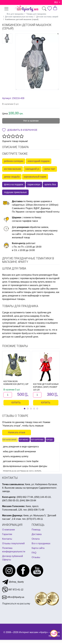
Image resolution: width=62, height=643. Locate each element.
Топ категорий (9, 440)
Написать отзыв (16, 432)
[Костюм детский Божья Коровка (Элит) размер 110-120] (45, 366)
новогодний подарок (38, 161)
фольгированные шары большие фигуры (25, 466)
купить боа (50, 184)
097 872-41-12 (15, 589)
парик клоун (33, 184)
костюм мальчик (12, 169)
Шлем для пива (14, 268)
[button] (24, 408)
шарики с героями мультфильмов (27, 278)
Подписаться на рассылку (16, 603)
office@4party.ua (15, 597)
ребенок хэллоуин (13, 161)
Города (49, 440)
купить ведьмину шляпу (15, 456)
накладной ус (32, 169)
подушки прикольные (15, 192)
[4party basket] (55, 8)
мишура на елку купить (32, 282)
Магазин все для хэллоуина (17, 275)
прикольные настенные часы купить (22, 471)
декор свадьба (12, 176)
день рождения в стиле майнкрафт (20, 295)
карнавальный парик (35, 176)
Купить (16, 402)
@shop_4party (16, 582)
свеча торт (49, 169)
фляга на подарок (13, 184)
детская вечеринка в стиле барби (20, 461)
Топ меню (23, 440)
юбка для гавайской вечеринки (19, 451)
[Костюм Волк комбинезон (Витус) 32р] (16, 365)
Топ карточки (37, 440)
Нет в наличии (31, 121)
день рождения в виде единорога (21, 446)
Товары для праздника (20, 306)
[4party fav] (49, 8)
